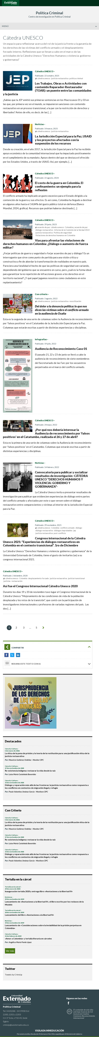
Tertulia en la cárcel (12, 887)
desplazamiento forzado (38, 578)
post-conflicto (60, 533)
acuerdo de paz (43, 227)
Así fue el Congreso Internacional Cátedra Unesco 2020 (40, 586)
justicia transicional (76, 578)
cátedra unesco (43, 78)
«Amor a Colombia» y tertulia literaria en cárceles (28, 938)
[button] (96, 32)
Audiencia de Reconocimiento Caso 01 (61, 348)
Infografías (41, 339)
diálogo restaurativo (44, 230)
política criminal (76, 78)
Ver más (10, 950)
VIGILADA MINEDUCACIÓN (49, 1030)
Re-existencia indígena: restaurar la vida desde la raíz (30, 770)
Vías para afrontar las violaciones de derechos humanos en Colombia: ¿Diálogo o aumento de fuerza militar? (45, 244)
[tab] (47, 647)
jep (74, 530)
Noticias (39, 124)
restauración (16, 581)
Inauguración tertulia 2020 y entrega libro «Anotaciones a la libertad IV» (39, 891)
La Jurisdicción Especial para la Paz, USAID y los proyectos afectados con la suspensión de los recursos (63, 139)
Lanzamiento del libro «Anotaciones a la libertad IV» (29, 915)
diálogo (79, 528)
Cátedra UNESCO (44, 71)
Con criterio (41, 294)
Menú (5, 26)
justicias (7, 581)
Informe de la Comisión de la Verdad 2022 (72, 230)
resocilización (75, 301)
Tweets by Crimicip (13, 974)
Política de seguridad (63, 232)
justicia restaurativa (59, 78)
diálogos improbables (63, 530)
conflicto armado (67, 528)
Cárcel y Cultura (11, 749)
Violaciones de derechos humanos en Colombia (55, 235)
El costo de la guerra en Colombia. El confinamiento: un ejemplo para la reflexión (59, 186)
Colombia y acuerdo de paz (76, 227)
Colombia (55, 528)
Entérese (8, 897)
